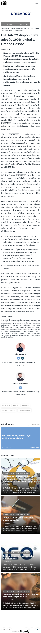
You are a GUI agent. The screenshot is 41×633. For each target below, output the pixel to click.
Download (35, 447)
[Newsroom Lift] (4, 5)
